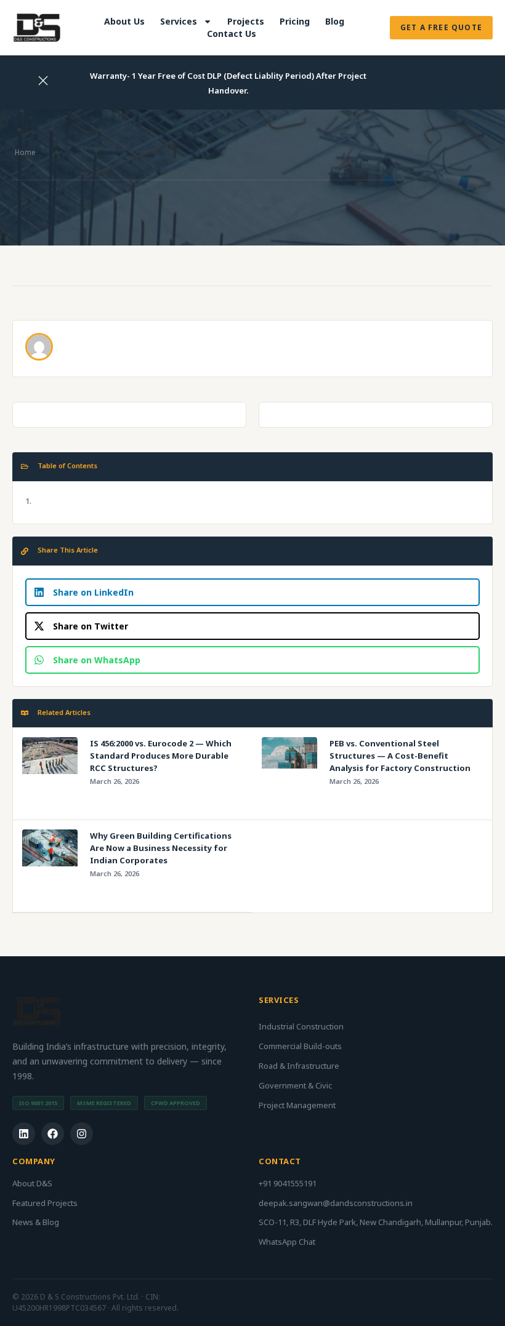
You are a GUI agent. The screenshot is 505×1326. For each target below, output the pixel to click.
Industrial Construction (301, 1026)
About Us (124, 21)
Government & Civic (295, 1085)
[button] (252, 592)
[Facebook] (52, 1133)
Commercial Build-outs (300, 1046)
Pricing (295, 21)
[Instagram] (81, 1133)
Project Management (297, 1105)
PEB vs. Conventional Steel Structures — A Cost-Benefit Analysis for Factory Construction (400, 755)
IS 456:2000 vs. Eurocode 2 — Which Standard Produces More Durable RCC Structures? (161, 755)
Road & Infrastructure (299, 1065)
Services (178, 21)
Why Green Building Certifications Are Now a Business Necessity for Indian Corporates (161, 848)
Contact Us (231, 33)
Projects (245, 21)
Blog (334, 21)
